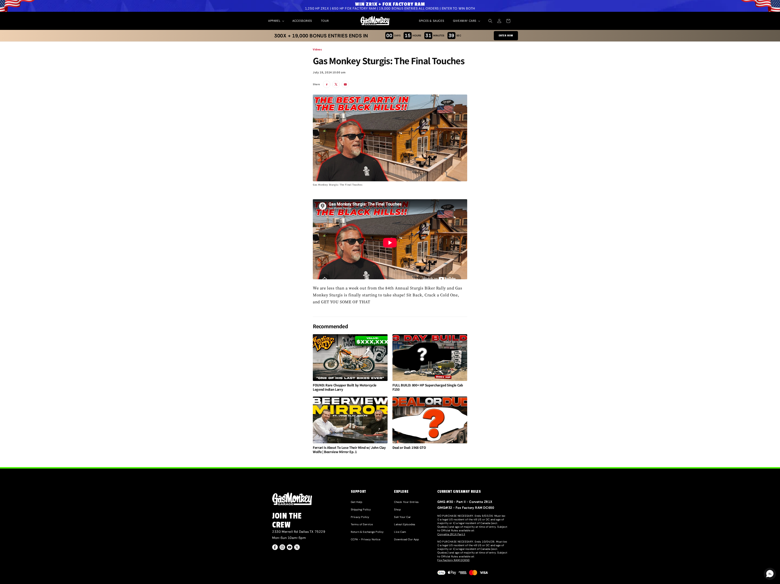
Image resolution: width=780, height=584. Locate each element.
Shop (397, 509)
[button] (276, 20)
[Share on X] (336, 84)
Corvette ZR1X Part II (451, 534)
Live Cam (400, 532)
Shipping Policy (361, 509)
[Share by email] (345, 84)
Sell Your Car (402, 517)
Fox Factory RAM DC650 (453, 560)
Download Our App (406, 539)
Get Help (356, 502)
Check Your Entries (406, 502)
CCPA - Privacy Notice (365, 539)
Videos (317, 49)
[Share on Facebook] (326, 84)
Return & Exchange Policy (367, 532)
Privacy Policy (360, 517)
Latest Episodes (404, 524)
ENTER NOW (506, 35)
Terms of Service (362, 524)
